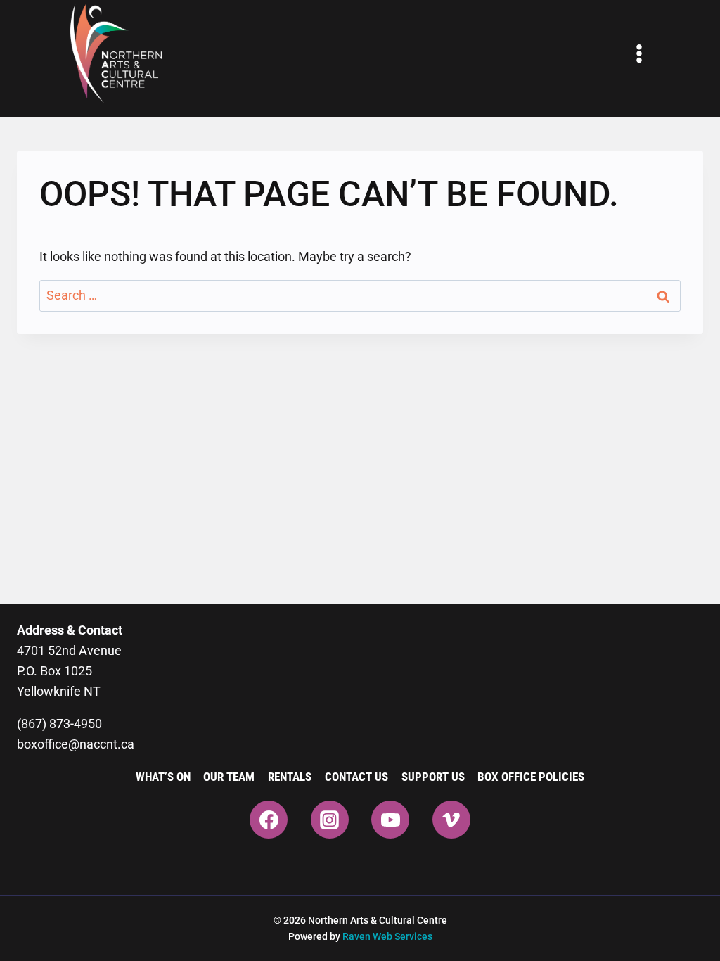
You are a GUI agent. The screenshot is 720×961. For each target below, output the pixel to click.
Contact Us (356, 777)
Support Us (433, 777)
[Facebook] (269, 820)
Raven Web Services (387, 936)
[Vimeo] (451, 820)
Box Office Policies (530, 777)
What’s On (163, 777)
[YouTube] (390, 820)
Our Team (229, 777)
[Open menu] (639, 53)
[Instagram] (330, 820)
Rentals (289, 777)
